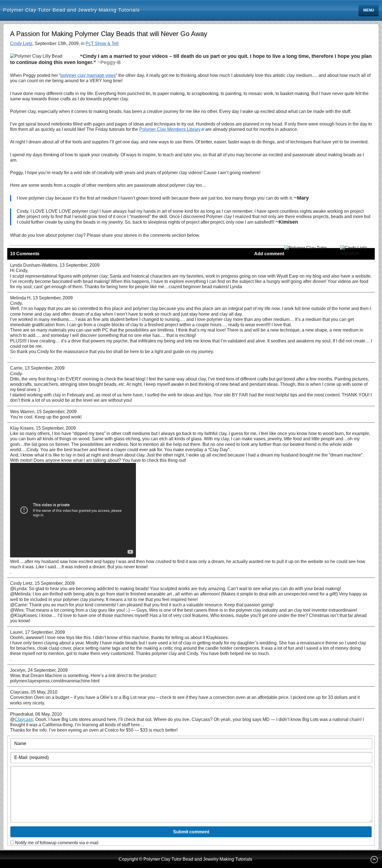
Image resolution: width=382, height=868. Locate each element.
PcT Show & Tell (102, 43)
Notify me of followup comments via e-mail (56, 842)
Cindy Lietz (21, 43)
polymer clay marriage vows (88, 75)
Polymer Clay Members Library (170, 129)
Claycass (24, 719)
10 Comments (24, 253)
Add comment (269, 253)
